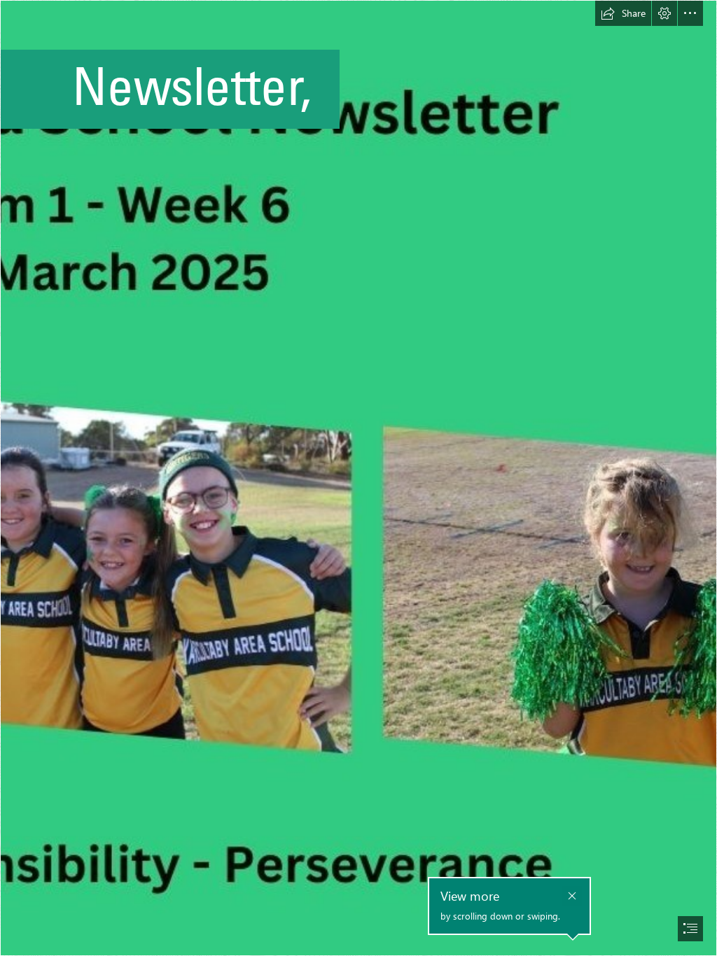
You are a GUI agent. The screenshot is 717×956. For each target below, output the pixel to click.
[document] (358, 478)
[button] (623, 13)
